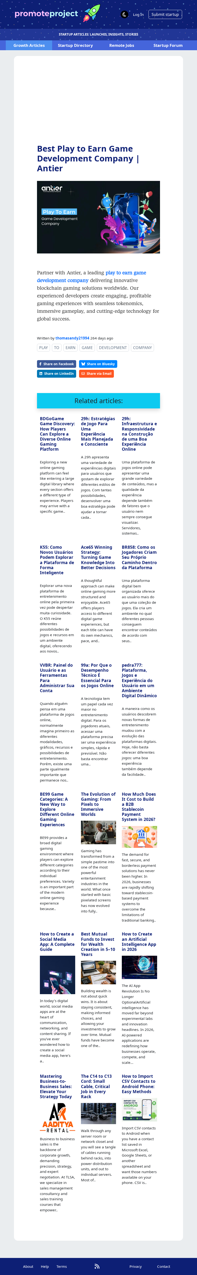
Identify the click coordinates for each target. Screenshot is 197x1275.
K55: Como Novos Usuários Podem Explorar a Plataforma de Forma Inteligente (57, 559)
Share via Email (99, 373)
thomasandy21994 (72, 338)
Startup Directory (75, 45)
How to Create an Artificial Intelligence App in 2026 (139, 941)
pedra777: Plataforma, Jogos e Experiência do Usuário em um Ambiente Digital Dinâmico (139, 680)
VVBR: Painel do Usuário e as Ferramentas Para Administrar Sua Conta (57, 677)
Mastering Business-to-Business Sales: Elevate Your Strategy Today (56, 1086)
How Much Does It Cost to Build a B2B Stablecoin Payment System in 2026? (139, 806)
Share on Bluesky (101, 364)
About (28, 1266)
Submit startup (165, 14)
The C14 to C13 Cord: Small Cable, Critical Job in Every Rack (96, 1086)
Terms (61, 1266)
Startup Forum (168, 45)
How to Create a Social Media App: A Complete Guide (57, 941)
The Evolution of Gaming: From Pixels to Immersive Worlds (98, 804)
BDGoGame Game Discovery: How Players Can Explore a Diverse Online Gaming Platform (57, 434)
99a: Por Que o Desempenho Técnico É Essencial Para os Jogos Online (97, 675)
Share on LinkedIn (59, 373)
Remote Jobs (121, 45)
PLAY (43, 347)
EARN (70, 347)
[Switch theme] (124, 14)
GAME (87, 347)
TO (56, 347)
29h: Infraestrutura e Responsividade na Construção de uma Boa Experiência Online (139, 434)
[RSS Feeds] (97, 1266)
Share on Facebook (58, 364)
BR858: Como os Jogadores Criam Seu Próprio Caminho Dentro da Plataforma (139, 557)
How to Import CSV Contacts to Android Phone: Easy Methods (138, 1083)
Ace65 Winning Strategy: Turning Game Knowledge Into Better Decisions (98, 557)
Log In (138, 14)
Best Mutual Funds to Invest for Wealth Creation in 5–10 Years (98, 944)
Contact (163, 1266)
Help (45, 1266)
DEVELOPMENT (113, 347)
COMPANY (142, 347)
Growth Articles (29, 45)
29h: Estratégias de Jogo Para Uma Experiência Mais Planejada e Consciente (98, 431)
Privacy (135, 1266)
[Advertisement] (98, 103)
